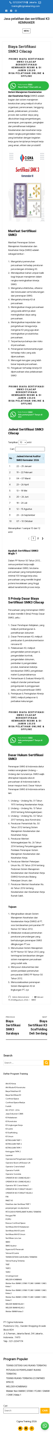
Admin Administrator (20, 997)
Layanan (9, 1155)
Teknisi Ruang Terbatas (15, 1261)
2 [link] (38, 538)
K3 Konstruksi (11, 1121)
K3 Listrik (9, 1129)
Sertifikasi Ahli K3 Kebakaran (17, 1227)
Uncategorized (12, 1276)
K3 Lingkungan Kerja (14, 1125)
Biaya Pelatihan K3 (13, 1091)
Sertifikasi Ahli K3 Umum (15, 1234)
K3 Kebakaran (11, 1117)
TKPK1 (8, 1272)
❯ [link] (43, 538)
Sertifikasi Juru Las (13, 1238)
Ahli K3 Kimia (11, 1084)
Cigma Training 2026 (26, 1421)
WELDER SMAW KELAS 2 (15, 1308)
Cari (5, 1406)
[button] (14, 458)
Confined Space (12, 1099)
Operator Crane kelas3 (15, 1166)
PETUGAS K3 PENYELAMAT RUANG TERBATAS (23, 1212)
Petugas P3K (11, 1215)
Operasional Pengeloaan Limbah (19, 1159)
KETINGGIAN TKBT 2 (14, 1144)
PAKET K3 (9, 1200)
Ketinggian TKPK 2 (13, 1151)
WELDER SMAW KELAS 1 (15, 1304)
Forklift (8, 1106)
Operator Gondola (13, 1174)
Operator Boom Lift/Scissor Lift (18, 1163)
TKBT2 (8, 1268)
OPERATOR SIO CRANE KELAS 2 (18, 1182)
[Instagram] (16, 11)
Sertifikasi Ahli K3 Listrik (15, 1231)
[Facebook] (6, 11)
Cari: (12, 449)
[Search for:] (23, 1062)
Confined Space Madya (15, 1102)
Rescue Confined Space (15, 1223)
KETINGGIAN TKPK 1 (14, 1148)
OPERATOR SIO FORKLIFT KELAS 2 (19, 1193)
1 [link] (33, 538)
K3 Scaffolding (11, 1133)
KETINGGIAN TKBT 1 (13, 1140)
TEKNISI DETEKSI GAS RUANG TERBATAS (21, 1257)
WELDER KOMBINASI (14, 1279)
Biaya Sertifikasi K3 (13, 1095)
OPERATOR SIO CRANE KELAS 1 (18, 1178)
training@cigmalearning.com (26, 6)
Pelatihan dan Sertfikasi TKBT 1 (18, 1204)
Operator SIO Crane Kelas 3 (17, 1185)
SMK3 (33, 1000)
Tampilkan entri (20, 442)
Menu (26, 31)
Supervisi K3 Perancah (15, 1249)
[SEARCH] (46, 1062)
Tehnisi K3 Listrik (12, 1253)
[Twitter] (11, 11)
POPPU (8, 1219)
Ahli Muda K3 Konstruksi (15, 1087)
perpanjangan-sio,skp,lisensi (17, 1208)
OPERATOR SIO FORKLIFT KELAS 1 (19, 1189)
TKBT (8, 1264)
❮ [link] (29, 538)
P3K (7, 1197)
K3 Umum (9, 1136)
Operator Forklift (12, 1170)
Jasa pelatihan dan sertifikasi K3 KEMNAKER (26, 20)
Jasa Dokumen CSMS (14, 1114)
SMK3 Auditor (11, 1246)
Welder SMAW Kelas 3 (14, 1311)
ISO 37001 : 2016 (12, 1110)
